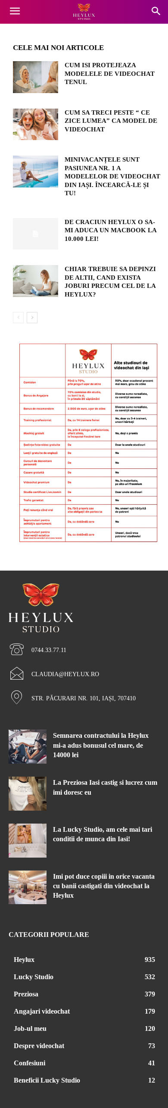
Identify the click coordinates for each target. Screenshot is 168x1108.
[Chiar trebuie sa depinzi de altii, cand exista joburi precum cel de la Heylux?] (35, 281)
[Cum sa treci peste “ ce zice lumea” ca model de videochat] (35, 124)
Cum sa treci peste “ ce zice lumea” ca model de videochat (111, 121)
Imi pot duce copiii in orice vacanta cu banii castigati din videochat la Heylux (104, 886)
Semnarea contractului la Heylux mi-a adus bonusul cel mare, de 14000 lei (101, 745)
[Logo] (84, 12)
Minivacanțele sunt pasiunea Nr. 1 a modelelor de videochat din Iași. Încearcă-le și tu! (112, 176)
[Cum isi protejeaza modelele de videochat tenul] (35, 77)
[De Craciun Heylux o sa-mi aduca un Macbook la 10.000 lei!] (35, 234)
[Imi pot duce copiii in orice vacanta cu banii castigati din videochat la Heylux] (28, 888)
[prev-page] (18, 317)
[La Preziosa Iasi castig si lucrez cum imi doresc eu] (28, 794)
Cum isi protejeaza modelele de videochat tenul (110, 73)
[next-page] (32, 317)
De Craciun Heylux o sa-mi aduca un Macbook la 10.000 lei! (111, 230)
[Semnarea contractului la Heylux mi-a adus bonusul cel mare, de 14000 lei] (28, 747)
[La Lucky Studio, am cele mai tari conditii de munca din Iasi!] (28, 841)
